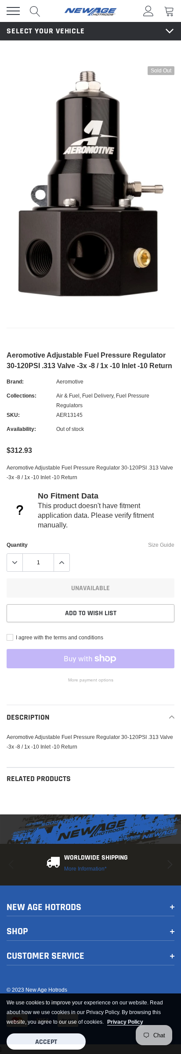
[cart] (169, 10)
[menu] (13, 11)
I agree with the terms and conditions (58, 637)
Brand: (15, 381)
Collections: (21, 395)
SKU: (13, 415)
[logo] (90, 11)
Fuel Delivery (97, 395)
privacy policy (125, 1021)
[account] (148, 10)
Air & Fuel (68, 395)
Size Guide (161, 544)
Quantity (17, 544)
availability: (21, 429)
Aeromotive (69, 381)
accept (46, 1042)
